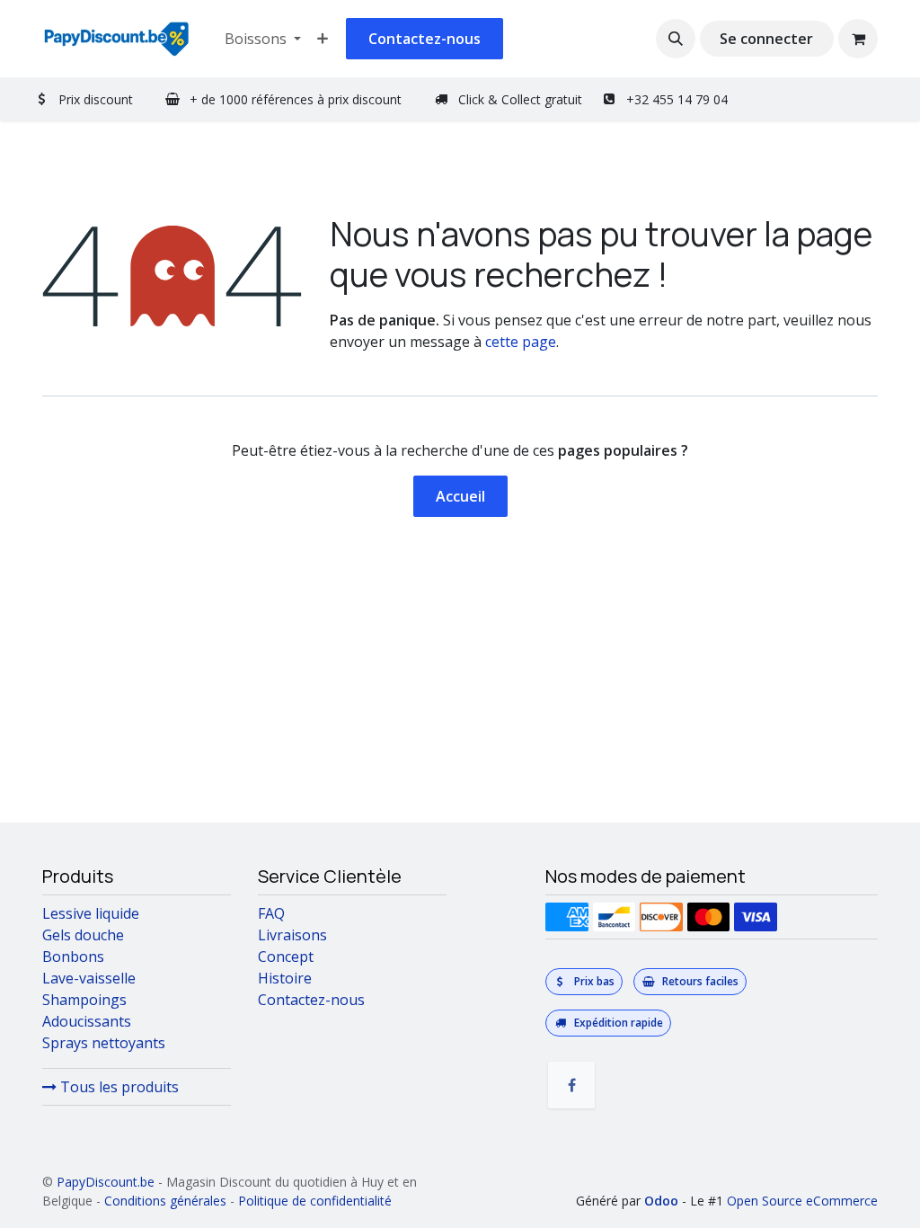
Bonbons (73, 956)
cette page (520, 341)
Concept (286, 956)
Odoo (663, 1200)
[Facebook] (571, 1085)
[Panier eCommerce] (858, 38)
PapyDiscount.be (106, 1181)
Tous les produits (118, 1087)
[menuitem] (262, 39)
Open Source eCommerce (802, 1200)
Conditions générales (165, 1200)
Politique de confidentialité (315, 1200)
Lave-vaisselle (89, 978)
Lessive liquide (90, 913)
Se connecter (766, 39)
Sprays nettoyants (103, 1043)
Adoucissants (86, 1021)
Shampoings (84, 1000)
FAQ (271, 913)
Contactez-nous (424, 39)
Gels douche (83, 935)
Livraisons (292, 935)
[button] (675, 38)
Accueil (460, 496)
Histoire (285, 978)
